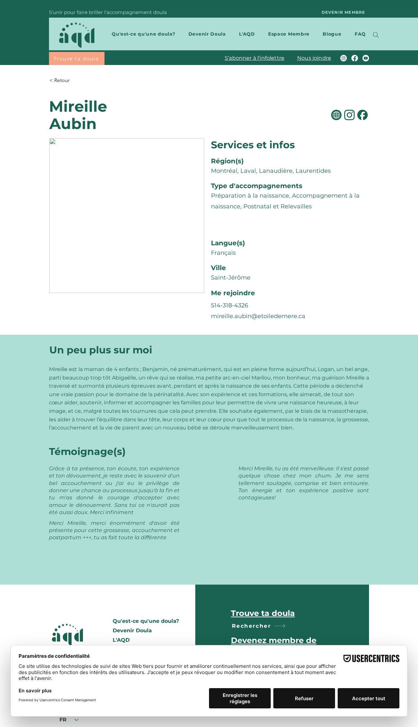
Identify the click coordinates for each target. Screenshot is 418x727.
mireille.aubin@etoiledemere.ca (258, 316)
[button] (140, 34)
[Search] (376, 35)
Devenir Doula (132, 630)
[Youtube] (365, 58)
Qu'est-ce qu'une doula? (145, 621)
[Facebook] (354, 58)
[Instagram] (343, 58)
